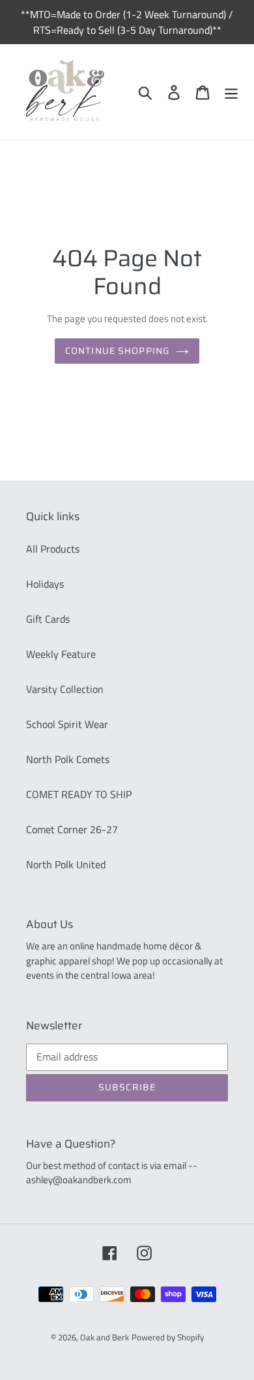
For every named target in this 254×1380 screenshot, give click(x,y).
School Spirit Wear (67, 724)
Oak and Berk (104, 1337)
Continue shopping (117, 351)
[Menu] (231, 92)
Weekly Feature (61, 654)
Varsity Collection (65, 689)
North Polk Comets (67, 759)
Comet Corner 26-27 (72, 829)
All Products (52, 549)
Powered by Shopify (168, 1337)
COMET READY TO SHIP (79, 794)
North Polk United (66, 864)
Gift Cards (48, 619)
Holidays (45, 584)
